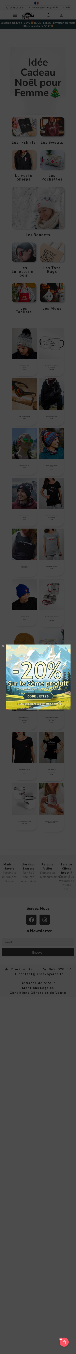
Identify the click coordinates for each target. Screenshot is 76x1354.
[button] (3, 646)
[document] (38, 677)
